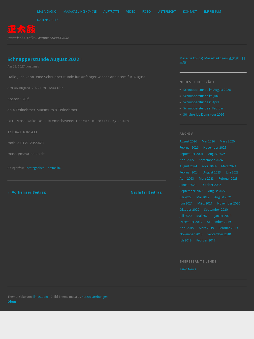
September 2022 (191, 191)
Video (130, 11)
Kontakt (190, 11)
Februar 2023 (228, 178)
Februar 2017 (205, 240)
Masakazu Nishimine (80, 11)
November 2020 (228, 203)
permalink (54, 168)
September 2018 (219, 234)
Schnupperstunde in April (201, 102)
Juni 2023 (232, 172)
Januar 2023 (188, 185)
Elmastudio (40, 297)
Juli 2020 (185, 216)
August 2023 (212, 172)
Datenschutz (48, 20)
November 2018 (191, 234)
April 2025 (187, 160)
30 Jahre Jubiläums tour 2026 (203, 114)
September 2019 (219, 222)
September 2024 (210, 160)
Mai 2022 (202, 197)
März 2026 (227, 141)
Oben (11, 302)
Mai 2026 (208, 141)
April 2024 (209, 166)
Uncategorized (34, 168)
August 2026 (188, 141)
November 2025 (214, 147)
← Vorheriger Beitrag (26, 192)
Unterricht (167, 11)
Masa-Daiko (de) (191, 58)
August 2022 (216, 191)
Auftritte (111, 11)
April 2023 (187, 178)
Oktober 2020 (189, 209)
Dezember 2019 (191, 222)
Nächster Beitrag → (148, 192)
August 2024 (188, 166)
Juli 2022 (185, 197)
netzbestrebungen (95, 297)
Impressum (212, 11)
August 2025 (216, 154)
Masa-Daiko (47, 11)
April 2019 (187, 228)
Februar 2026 (189, 147)
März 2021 (204, 203)
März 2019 (206, 228)
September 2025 (191, 154)
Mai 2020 (202, 216)
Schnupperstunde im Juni (201, 96)
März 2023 (206, 178)
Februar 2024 (189, 172)
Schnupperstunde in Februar (203, 108)
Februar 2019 (228, 228)
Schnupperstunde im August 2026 (207, 90)
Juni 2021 (186, 203)
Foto (146, 11)
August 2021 (223, 197)
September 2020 (216, 209)
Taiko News (188, 269)
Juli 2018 (185, 240)
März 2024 (228, 166)
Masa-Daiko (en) (216, 58)
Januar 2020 (222, 216)
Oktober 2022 (211, 185)
